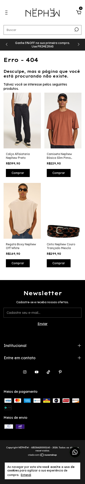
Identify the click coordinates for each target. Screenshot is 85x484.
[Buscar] (76, 29)
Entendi (26, 475)
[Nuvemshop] (42, 455)
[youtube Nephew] (36, 372)
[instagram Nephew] (25, 372)
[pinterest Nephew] (60, 372)
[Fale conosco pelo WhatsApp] (75, 452)
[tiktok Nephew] (48, 372)
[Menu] (7, 13)
